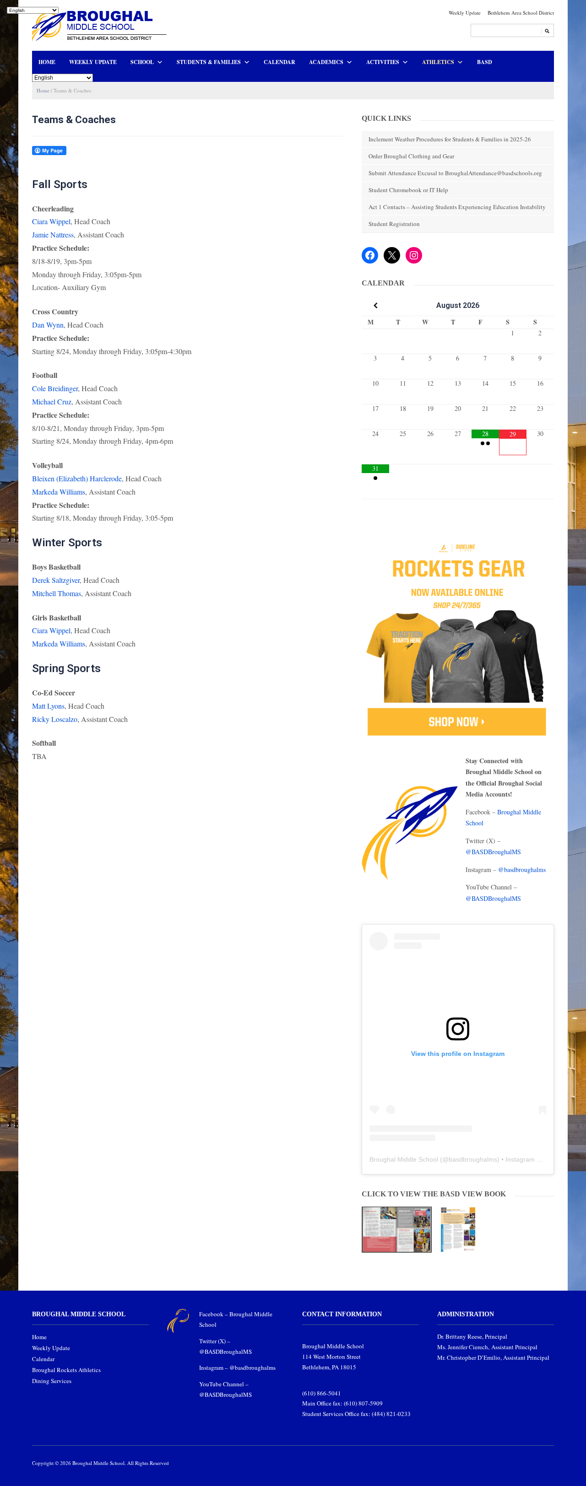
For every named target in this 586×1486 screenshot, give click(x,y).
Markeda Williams (58, 491)
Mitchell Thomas (56, 593)
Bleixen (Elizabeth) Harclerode (77, 478)
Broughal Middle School (403, 1159)
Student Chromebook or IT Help (408, 190)
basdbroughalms (473, 1159)
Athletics (438, 62)
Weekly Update (465, 12)
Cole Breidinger (55, 388)
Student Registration (394, 224)
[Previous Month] (375, 305)
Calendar (279, 62)
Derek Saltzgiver (56, 580)
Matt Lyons (48, 706)
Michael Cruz (51, 401)
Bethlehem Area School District (521, 12)
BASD (484, 62)
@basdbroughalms (522, 869)
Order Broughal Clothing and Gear (411, 156)
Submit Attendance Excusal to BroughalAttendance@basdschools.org (455, 173)
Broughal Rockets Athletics (66, 1370)
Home (46, 62)
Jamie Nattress (53, 234)
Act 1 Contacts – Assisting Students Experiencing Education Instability (457, 207)
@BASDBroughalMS (493, 851)
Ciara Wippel (51, 221)
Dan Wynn (48, 324)
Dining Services (51, 1381)
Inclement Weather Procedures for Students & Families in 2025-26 (450, 139)
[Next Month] (540, 305)
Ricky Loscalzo (54, 719)
